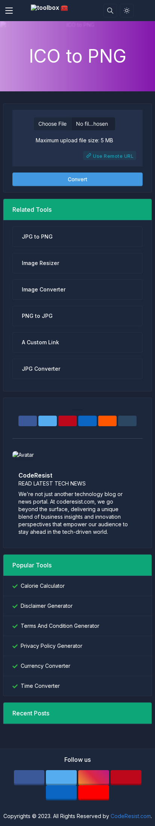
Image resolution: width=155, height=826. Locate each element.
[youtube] (93, 792)
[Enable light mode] (127, 10)
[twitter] (61, 777)
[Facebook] (27, 421)
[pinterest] (126, 777)
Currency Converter (45, 666)
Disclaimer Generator (47, 606)
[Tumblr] (127, 421)
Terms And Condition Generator (60, 626)
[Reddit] (107, 421)
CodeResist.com (131, 816)
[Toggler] (9, 11)
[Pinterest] (67, 421)
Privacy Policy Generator (51, 646)
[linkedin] (61, 792)
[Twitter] (47, 421)
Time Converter (40, 686)
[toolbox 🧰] (51, 11)
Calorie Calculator (43, 586)
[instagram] (93, 777)
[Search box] (110, 10)
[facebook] (29, 777)
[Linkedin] (87, 421)
